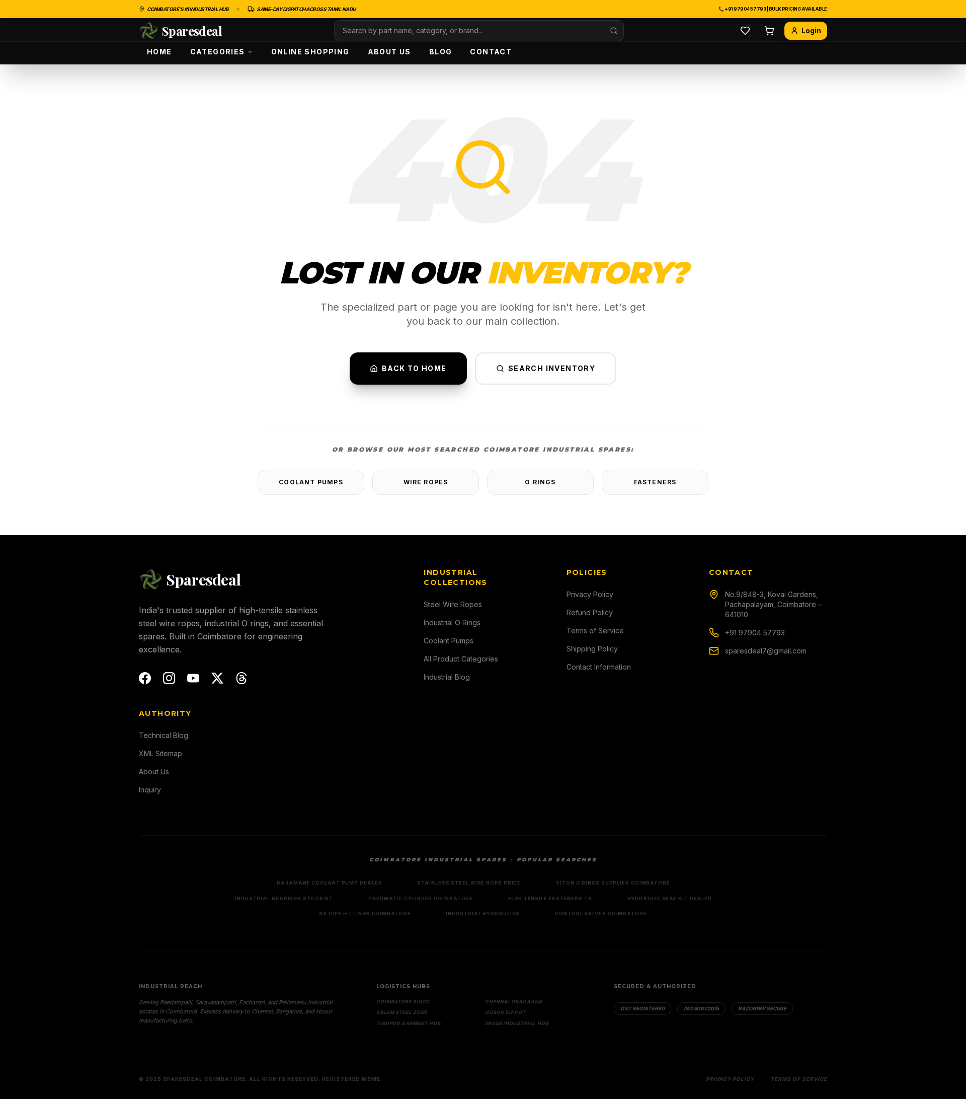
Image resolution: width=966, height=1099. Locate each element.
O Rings (540, 482)
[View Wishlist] (745, 31)
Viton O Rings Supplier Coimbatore (613, 883)
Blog (440, 51)
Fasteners (655, 482)
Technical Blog (163, 735)
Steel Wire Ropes (453, 604)
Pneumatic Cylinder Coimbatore (420, 898)
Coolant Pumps (311, 482)
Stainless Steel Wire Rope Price (469, 883)
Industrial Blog (447, 677)
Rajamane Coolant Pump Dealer (329, 883)
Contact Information (599, 667)
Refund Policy (590, 612)
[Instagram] (169, 678)
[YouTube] (193, 678)
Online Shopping (310, 51)
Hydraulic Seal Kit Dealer (669, 898)
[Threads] (241, 678)
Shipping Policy (592, 648)
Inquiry (150, 789)
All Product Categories (461, 658)
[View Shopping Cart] (769, 31)
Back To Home (414, 368)
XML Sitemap (160, 753)
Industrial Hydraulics (483, 913)
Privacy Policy (590, 594)
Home (159, 51)
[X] (217, 678)
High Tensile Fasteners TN (550, 898)
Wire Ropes (426, 482)
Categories (217, 51)
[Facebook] (145, 678)
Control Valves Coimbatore (601, 913)
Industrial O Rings (452, 622)
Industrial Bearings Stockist (284, 898)
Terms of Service (595, 630)
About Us (389, 51)
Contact (491, 51)
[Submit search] (614, 31)
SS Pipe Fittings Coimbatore (365, 913)
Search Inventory (551, 368)
